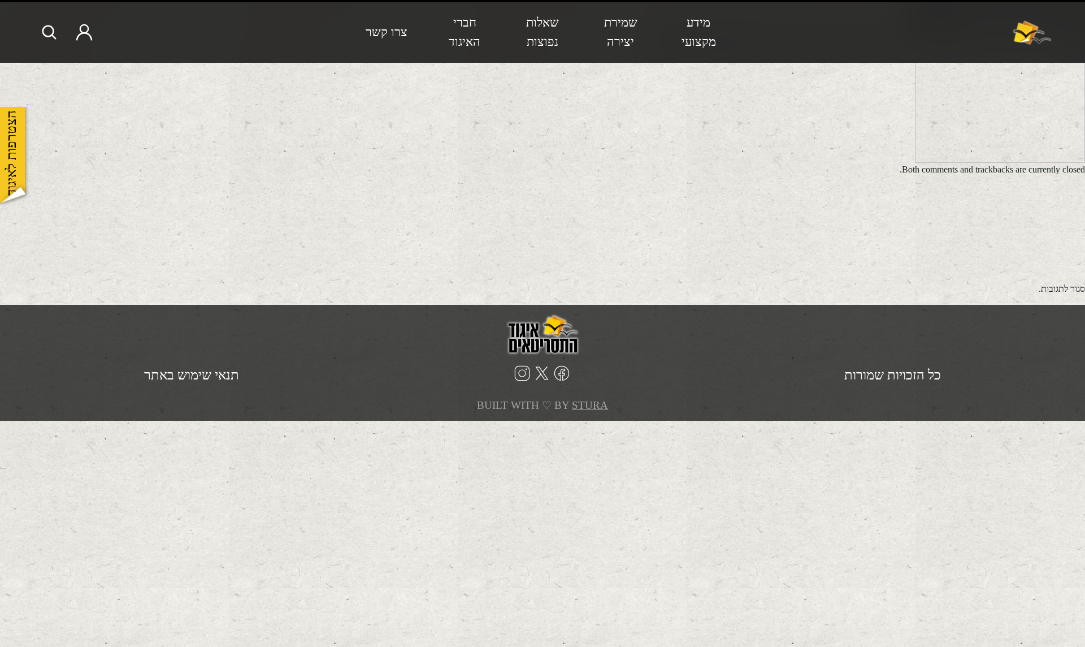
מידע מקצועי (699, 32)
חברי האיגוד (464, 32)
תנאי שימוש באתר (191, 375)
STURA (590, 405)
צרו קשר (386, 32)
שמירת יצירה (620, 32)
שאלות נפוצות (542, 32)
